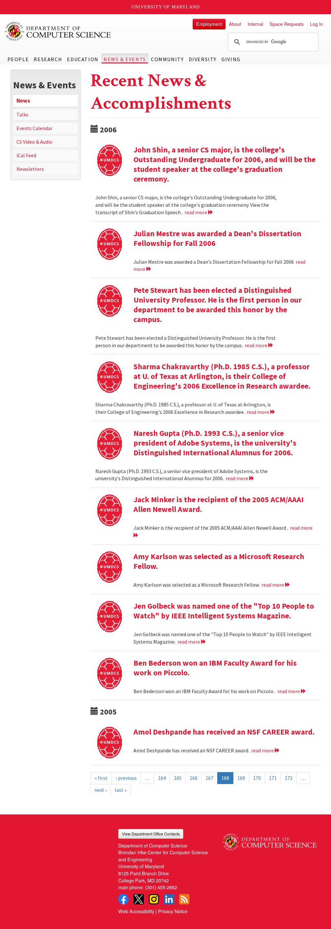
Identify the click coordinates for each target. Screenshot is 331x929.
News (23, 100)
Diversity (203, 59)
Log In (316, 23)
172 (289, 778)
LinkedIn (169, 899)
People (18, 59)
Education (82, 59)
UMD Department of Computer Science (58, 31)
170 (257, 778)
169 (241, 778)
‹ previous (126, 778)
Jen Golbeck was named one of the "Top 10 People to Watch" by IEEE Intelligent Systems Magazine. (223, 611)
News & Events (124, 59)
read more (196, 212)
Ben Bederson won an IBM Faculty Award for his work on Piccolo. (215, 668)
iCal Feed (26, 155)
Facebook (123, 899)
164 (162, 778)
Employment (209, 23)
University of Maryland (166, 7)
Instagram (154, 899)
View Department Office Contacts (151, 833)
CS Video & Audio (34, 141)
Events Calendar (34, 128)
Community (167, 59)
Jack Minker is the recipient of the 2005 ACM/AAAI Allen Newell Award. (218, 504)
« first (101, 778)
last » (121, 790)
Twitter (138, 899)
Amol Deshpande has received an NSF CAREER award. (224, 732)
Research (48, 59)
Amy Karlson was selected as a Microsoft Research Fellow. (218, 561)
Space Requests (287, 23)
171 (273, 778)
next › (100, 790)
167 (209, 778)
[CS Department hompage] (269, 839)
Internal (255, 23)
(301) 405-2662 (161, 887)
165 (178, 778)
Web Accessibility (136, 911)
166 (194, 778)
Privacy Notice (172, 911)
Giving (230, 59)
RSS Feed (184, 899)
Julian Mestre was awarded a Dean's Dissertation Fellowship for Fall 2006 (217, 238)
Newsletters (30, 169)
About (235, 23)
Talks (22, 114)
